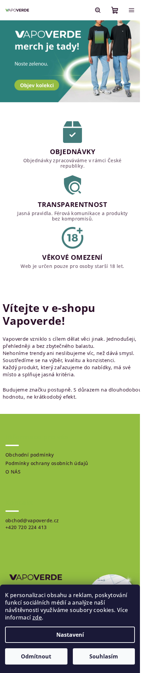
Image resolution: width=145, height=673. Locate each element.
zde (37, 617)
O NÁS (13, 471)
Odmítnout (36, 656)
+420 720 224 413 (26, 527)
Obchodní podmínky (29, 454)
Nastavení (70, 634)
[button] (7, 61)
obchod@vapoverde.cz (32, 520)
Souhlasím (103, 656)
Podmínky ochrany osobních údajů (46, 463)
